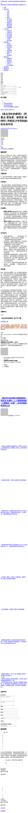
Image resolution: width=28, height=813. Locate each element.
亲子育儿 (9, 19)
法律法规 (9, 37)
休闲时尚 (9, 22)
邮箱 (2, 712)
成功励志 (9, 40)
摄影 (8, 17)
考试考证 (9, 62)
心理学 (9, 39)
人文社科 (5, 109)
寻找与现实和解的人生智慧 (11, 106)
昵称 (2, 709)
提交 (2, 721)
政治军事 (9, 35)
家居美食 (9, 24)
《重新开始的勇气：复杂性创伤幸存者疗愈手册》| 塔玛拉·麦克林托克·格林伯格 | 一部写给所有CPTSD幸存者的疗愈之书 (13, 641)
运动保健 (9, 20)
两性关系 (9, 25)
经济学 (9, 43)
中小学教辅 (10, 65)
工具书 (9, 63)
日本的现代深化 (8, 105)
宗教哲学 (9, 32)
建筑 (8, 53)
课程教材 (9, 58)
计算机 (9, 48)
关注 (2, 141)
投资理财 (9, 47)
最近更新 (6, 68)
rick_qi (10, 357)
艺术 (8, 15)
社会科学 (9, 30)
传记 (8, 14)
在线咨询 (3, 811)
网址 (2, 715)
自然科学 (9, 55)
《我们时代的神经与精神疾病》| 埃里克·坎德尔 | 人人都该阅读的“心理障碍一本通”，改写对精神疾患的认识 (14, 447)
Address (3, 718)
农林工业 (9, 52)
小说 (8, 11)
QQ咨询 (3, 808)
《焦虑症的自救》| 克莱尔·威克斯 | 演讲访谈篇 (13, 480)
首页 (2, 109)
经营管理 (9, 45)
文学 (8, 12)
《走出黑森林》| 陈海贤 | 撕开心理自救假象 (12, 609)
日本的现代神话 (8, 103)
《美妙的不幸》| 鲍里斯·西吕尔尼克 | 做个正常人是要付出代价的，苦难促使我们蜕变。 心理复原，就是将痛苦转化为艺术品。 (14, 512)
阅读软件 (6, 70)
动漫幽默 (9, 27)
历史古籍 (9, 34)
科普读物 (9, 50)
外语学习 (9, 60)
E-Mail (5, 757)
